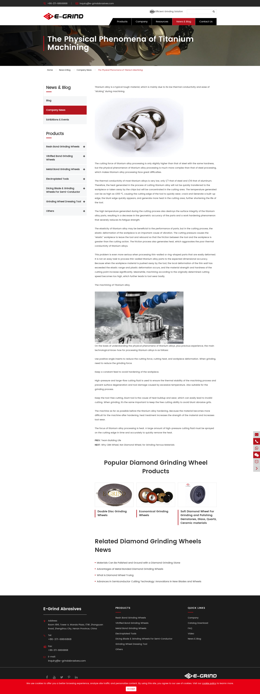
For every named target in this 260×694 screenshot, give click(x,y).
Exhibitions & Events (57, 120)
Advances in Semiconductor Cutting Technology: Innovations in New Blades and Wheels (149, 581)
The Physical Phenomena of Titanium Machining (120, 70)
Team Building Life (111, 440)
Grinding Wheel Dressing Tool (63, 202)
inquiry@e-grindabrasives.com (97, 3)
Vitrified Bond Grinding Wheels (59, 158)
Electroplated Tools (57, 179)
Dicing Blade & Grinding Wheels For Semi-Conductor (63, 190)
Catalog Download (198, 623)
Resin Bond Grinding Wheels (62, 147)
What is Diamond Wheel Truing (115, 575)
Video (191, 633)
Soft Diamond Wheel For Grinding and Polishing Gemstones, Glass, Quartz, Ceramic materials (199, 517)
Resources (162, 22)
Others (50, 211)
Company (142, 22)
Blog (48, 101)
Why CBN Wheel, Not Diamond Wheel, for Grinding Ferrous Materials (137, 445)
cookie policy (209, 683)
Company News (84, 70)
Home (50, 70)
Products (122, 22)
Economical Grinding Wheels (153, 513)
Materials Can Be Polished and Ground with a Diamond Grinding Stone (138, 563)
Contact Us (205, 22)
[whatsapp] (256, 448)
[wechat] (256, 455)
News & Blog (183, 22)
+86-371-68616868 (57, 3)
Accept (131, 689)
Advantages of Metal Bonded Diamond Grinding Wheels (130, 569)
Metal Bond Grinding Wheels (63, 169)
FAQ (190, 628)
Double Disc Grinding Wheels (112, 513)
